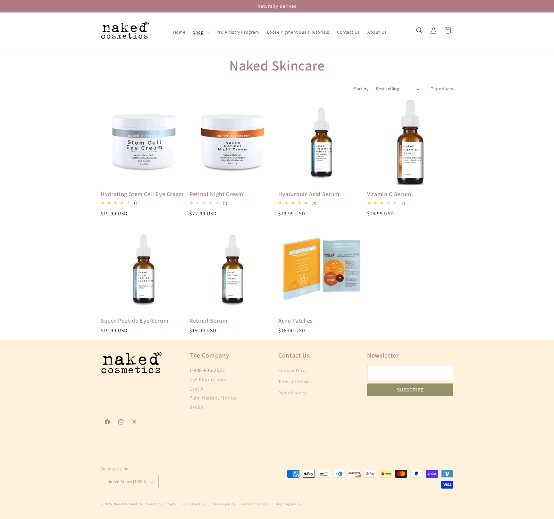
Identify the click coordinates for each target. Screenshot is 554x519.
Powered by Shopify (159, 504)
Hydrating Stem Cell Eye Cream (142, 194)
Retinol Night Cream (216, 194)
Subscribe (410, 389)
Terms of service (254, 504)
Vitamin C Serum (389, 194)
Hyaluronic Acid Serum (309, 194)
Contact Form (292, 370)
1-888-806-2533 (207, 370)
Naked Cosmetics (128, 504)
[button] (200, 32)
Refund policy (292, 393)
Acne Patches (295, 320)
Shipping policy (288, 504)
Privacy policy (223, 504)
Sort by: (361, 89)
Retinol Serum (208, 320)
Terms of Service (295, 381)
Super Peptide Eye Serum (134, 320)
